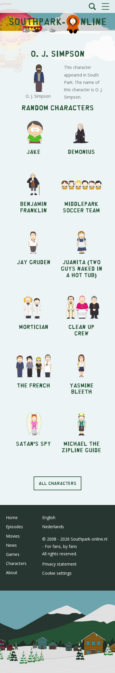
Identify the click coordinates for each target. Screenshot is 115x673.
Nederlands (53, 526)
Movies (13, 536)
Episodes (14, 526)
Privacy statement (59, 564)
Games (12, 554)
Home (12, 517)
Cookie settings (57, 573)
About (11, 572)
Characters (16, 563)
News (11, 545)
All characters (57, 483)
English (48, 517)
